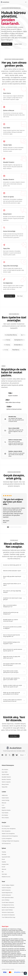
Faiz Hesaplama (6, 826)
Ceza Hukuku (5, 812)
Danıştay (4, 854)
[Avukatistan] (5, 2)
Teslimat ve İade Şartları (8, 912)
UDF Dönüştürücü (6, 843)
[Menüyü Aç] (25, 2)
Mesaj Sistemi (5, 784)
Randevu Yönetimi (6, 779)
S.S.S (3, 805)
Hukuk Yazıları (5, 798)
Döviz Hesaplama (6, 831)
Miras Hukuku (5, 817)
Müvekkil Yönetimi (6, 777)
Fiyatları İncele (18, 44)
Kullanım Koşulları (6, 887)
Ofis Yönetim (5, 769)
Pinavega (8, 751)
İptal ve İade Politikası (7, 910)
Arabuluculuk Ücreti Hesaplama (10, 836)
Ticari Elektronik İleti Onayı (8, 917)
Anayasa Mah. (5, 864)
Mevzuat (4, 802)
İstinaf (3, 866)
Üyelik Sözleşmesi (6, 890)
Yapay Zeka (4, 787)
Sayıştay (4, 862)
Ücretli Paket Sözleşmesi (8, 902)
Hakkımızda (5, 795)
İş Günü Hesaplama (7, 838)
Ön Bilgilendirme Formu (8, 905)
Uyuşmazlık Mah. (6, 857)
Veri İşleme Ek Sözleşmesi (8, 915)
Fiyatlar (3, 807)
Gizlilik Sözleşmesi (6, 895)
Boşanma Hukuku (6, 810)
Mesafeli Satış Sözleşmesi (8, 907)
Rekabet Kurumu (6, 876)
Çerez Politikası (5, 900)
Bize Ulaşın (20, 296)
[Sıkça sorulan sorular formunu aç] (25, 973)
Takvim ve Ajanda (6, 782)
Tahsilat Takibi (5, 774)
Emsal (3, 859)
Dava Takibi (4, 772)
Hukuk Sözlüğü (5, 800)
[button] (8, 334)
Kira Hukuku (5, 815)
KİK (3, 871)
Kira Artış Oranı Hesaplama (8, 828)
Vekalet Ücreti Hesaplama (8, 833)
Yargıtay (4, 852)
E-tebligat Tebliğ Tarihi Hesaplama (10, 841)
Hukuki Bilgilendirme (7, 892)
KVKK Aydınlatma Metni (8, 897)
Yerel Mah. (4, 874)
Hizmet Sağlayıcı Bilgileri (8, 885)
